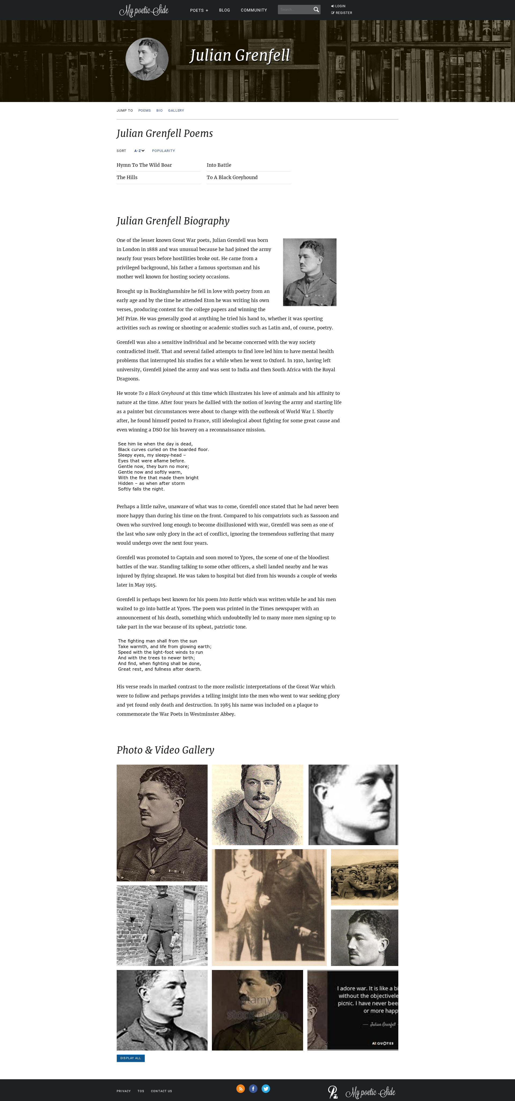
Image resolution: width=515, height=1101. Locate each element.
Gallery (176, 110)
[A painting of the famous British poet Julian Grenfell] (257, 1010)
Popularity (164, 150)
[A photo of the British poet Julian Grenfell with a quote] (352, 1010)
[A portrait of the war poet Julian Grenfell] (162, 823)
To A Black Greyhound (232, 177)
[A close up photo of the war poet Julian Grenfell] (364, 938)
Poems (144, 110)
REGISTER (344, 13)
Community (254, 10)
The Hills (127, 177)
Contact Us (161, 1091)
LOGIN (340, 6)
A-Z (138, 150)
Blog (224, 10)
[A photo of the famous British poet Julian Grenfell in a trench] (364, 877)
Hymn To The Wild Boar (144, 165)
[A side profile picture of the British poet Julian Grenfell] (352, 805)
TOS (141, 1091)
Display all (130, 1058)
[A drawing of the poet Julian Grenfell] (257, 805)
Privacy (124, 1091)
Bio (159, 110)
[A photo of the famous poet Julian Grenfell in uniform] (162, 1010)
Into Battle (219, 165)
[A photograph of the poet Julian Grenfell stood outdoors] (162, 925)
